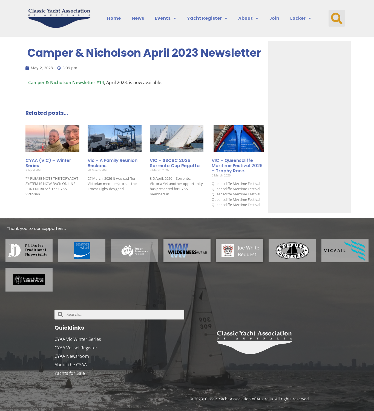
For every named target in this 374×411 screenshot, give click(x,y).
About (245, 18)
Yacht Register (204, 18)
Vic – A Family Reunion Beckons (112, 163)
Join (274, 18)
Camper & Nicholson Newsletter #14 (66, 82)
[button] (337, 18)
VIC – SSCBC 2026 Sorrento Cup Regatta (175, 163)
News (138, 18)
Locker (298, 18)
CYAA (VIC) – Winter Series (48, 163)
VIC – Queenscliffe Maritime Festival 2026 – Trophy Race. (237, 165)
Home (114, 18)
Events (163, 18)
